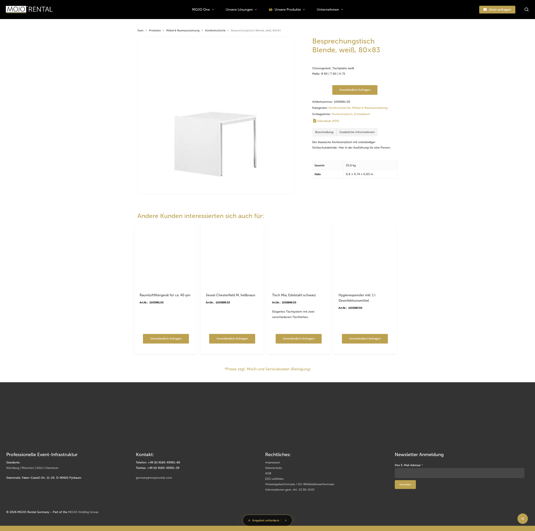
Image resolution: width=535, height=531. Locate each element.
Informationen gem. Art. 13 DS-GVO (290, 489)
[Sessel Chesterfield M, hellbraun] (232, 255)
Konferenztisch (342, 114)
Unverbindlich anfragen (355, 90)
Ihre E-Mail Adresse (409, 465)
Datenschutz (273, 468)
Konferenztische (215, 30)
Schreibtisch (362, 114)
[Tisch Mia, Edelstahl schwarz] (298, 255)
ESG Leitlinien (274, 479)
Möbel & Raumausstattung (183, 30)
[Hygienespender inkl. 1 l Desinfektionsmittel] (364, 255)
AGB (268, 473)
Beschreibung (324, 132)
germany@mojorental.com (154, 478)
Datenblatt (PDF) (328, 121)
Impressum (272, 462)
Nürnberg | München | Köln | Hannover (32, 468)
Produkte (155, 30)
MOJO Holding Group (83, 512)
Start (141, 30)
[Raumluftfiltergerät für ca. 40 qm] (165, 255)
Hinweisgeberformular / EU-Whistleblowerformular (299, 484)
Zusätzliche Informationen (357, 132)
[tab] (324, 132)
